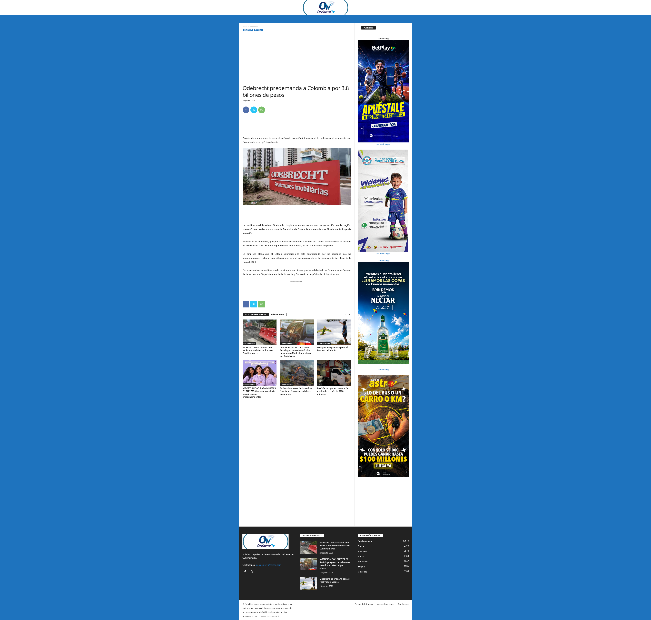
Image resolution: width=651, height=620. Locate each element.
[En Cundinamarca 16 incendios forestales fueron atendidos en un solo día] (297, 373)
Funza (361, 546)
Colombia (248, 30)
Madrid (361, 556)
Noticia (258, 30)
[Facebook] (246, 109)
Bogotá (361, 566)
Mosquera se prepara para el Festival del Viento (332, 349)
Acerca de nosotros (385, 604)
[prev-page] (345, 314)
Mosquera (362, 551)
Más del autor (277, 314)
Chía (320, 384)
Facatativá (363, 561)
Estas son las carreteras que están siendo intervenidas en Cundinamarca (258, 350)
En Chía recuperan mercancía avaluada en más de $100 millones (332, 391)
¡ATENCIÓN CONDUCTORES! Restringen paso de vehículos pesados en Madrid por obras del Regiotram (295, 351)
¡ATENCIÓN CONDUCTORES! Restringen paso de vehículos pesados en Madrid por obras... (335, 564)
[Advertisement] (297, 59)
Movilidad (362, 571)
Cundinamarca (249, 343)
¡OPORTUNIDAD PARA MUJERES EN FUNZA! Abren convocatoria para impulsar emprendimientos (259, 392)
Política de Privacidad (364, 604)
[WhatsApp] (261, 109)
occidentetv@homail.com (268, 565)
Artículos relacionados (255, 314)
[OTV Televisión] (325, 7)
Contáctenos (403, 604)
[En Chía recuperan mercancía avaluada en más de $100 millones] (334, 373)
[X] (253, 109)
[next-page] (349, 314)
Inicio (245, 26)
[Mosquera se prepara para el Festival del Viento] (334, 332)
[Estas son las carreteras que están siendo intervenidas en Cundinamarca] (260, 332)
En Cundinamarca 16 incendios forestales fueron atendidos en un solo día (296, 391)
